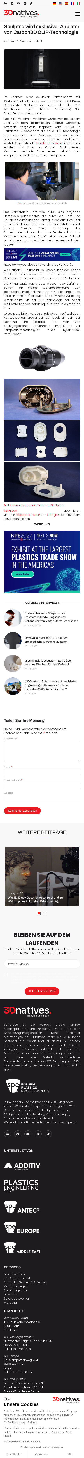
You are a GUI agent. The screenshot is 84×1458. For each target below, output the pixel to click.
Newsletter (11, 1294)
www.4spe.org (67, 1122)
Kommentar (11, 738)
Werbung (10, 1303)
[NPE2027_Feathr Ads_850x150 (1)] (42, 254)
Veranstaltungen (15, 1286)
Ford (20, 203)
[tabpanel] (42, 876)
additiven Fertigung (47, 1053)
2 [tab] (44, 913)
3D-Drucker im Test (17, 1278)
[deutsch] (54, 3)
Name (8, 767)
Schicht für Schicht (49, 143)
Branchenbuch (14, 1274)
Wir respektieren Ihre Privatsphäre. (22, 1441)
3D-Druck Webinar (16, 1299)
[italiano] (78, 3)
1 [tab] (39, 913)
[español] (66, 3)
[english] (60, 3)
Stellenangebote (15, 1290)
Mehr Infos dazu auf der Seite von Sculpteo (33, 505)
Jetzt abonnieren (42, 991)
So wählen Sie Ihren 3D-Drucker (25, 1282)
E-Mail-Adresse (13, 779)
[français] (72, 3)
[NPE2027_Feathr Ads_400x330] (42, 562)
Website (8, 792)
